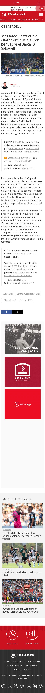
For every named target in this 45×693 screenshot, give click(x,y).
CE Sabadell (8, 294)
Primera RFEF (26, 300)
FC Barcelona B (9, 300)
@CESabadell (32, 148)
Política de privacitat (22, 670)
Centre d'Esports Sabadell (28, 294)
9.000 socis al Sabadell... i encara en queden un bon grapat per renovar (20, 610)
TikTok (22, 685)
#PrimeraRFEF (32, 151)
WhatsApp (41, 685)
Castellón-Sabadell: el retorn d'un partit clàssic (22, 574)
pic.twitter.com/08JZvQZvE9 (18, 160)
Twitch (28, 685)
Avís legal (9, 666)
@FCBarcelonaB (15, 148)
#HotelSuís (18, 142)
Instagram (3, 685)
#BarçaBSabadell (24, 253)
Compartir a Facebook (6, 312)
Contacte (7, 662)
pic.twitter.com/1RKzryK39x (18, 275)
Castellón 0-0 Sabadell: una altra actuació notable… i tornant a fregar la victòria (21, 535)
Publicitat (19, 666)
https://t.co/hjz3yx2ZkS (18, 157)
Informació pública (33, 662)
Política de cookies (32, 666)
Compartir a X (17, 312)
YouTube (35, 685)
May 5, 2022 (28, 168)
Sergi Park (13, 84)
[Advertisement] (23, 437)
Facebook (16, 685)
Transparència (18, 662)
